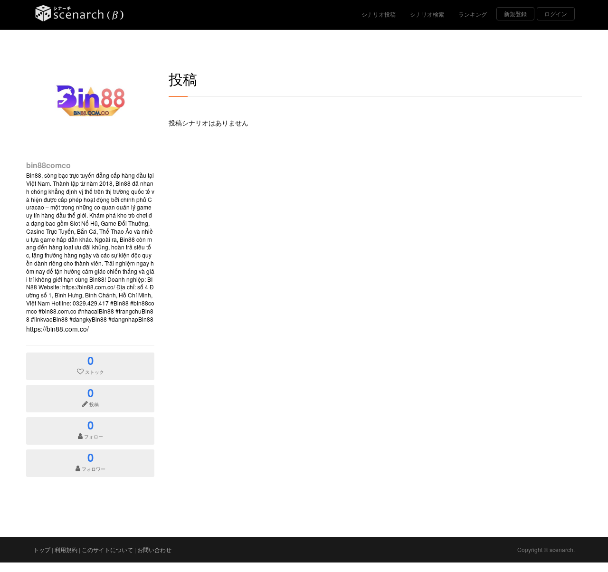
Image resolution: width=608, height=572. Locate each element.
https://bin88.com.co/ (57, 329)
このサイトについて (107, 549)
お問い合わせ (154, 549)
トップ (41, 549)
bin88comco (48, 165)
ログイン (555, 14)
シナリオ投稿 (378, 14)
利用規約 (66, 549)
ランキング (472, 14)
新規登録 (515, 14)
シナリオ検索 (427, 14)
